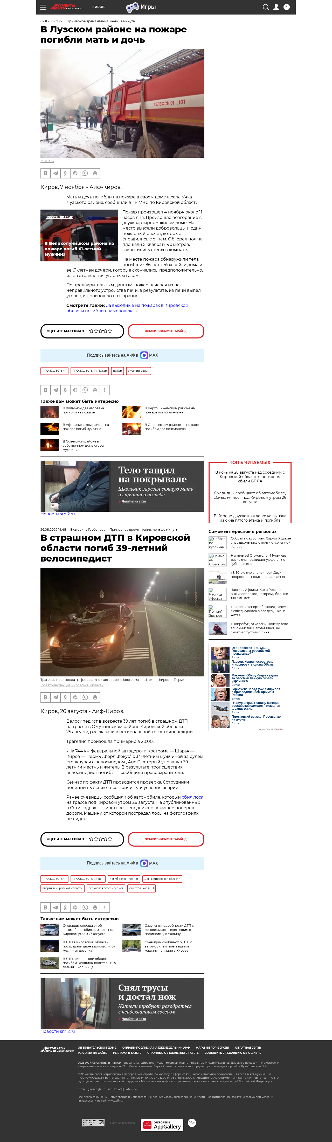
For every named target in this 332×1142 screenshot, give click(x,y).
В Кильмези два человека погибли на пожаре (83, 410)
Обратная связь (248, 1047)
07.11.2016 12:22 (51, 21)
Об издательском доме (97, 1047)
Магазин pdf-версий (212, 1047)
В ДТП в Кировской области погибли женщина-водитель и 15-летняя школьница (90, 963)
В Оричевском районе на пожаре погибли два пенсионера (172, 427)
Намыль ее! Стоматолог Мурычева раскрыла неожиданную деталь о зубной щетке (259, 559)
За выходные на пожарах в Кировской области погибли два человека (127, 308)
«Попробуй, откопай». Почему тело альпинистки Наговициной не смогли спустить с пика (259, 628)
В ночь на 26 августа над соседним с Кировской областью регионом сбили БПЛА (250, 476)
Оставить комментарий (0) (166, 331)
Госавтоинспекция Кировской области (71, 685)
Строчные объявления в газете (173, 1053)
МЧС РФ (47, 161)
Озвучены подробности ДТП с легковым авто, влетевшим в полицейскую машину (169, 930)
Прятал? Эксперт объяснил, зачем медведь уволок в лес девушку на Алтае (258, 611)
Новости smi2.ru (57, 513)
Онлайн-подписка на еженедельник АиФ (156, 1047)
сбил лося (193, 797)
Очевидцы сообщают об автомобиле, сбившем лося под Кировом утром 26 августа (250, 497)
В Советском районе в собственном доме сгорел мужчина (84, 445)
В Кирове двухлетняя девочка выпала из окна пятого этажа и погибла (250, 518)
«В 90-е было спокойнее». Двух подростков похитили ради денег (258, 575)
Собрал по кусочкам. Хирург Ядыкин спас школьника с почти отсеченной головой (261, 542)
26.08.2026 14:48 (53, 529)
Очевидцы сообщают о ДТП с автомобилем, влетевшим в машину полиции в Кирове (168, 946)
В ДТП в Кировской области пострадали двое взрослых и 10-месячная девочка (89, 946)
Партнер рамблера (122, 1122)
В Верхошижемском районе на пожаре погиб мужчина (170, 410)
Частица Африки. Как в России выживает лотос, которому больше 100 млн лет (259, 594)
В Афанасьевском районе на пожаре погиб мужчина (86, 427)
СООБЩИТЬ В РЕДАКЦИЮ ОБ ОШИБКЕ (233, 1053)
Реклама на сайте (92, 1053)
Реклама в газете (127, 1053)
